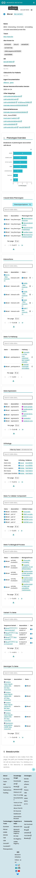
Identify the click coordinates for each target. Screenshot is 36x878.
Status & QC (18, 792)
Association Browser (17, 817)
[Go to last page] (21, 245)
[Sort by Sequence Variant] (17, 625)
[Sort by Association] (20, 216)
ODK (4, 840)
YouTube (27, 835)
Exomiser (6, 826)
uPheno (26, 784)
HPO (25, 787)
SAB (4, 784)
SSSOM (5, 835)
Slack (26, 827)
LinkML (5, 832)
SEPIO (26, 801)
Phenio (26, 790)
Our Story (6, 779)
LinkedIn (27, 833)
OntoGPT (6, 843)
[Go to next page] (18, 245)
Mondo (26, 779)
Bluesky (26, 838)
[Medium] (16, 867)
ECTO (26, 804)
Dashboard (17, 814)
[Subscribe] (16, 864)
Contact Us (7, 787)
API (15, 784)
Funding (5, 793)
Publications (7, 790)
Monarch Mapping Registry (16, 831)
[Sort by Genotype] (12, 679)
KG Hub (16, 836)
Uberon (26, 781)
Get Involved (28, 824)
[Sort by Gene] (9, 216)
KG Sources (17, 811)
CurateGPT (6, 846)
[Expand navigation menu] (34, 2)
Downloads (17, 781)
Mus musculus (8, 37)
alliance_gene (8, 83)
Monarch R (17, 789)
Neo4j (16, 787)
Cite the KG (17, 805)
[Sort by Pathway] (29, 349)
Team (5, 781)
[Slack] (19, 864)
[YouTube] (19, 870)
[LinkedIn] (16, 870)
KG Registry (17, 839)
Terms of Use (18, 802)
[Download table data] (13, 249)
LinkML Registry (16, 843)
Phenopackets (7, 849)
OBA (25, 793)
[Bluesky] (18, 873)
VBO (25, 795)
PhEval (5, 829)
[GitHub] (19, 867)
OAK (4, 838)
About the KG (18, 808)
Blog (25, 830)
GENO (26, 798)
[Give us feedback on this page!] (33, 769)
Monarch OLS (18, 826)
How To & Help (18, 795)
